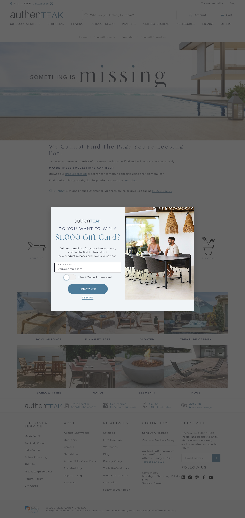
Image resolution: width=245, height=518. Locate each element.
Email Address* (66, 265)
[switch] (69, 277)
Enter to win (87, 289)
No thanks (87, 297)
